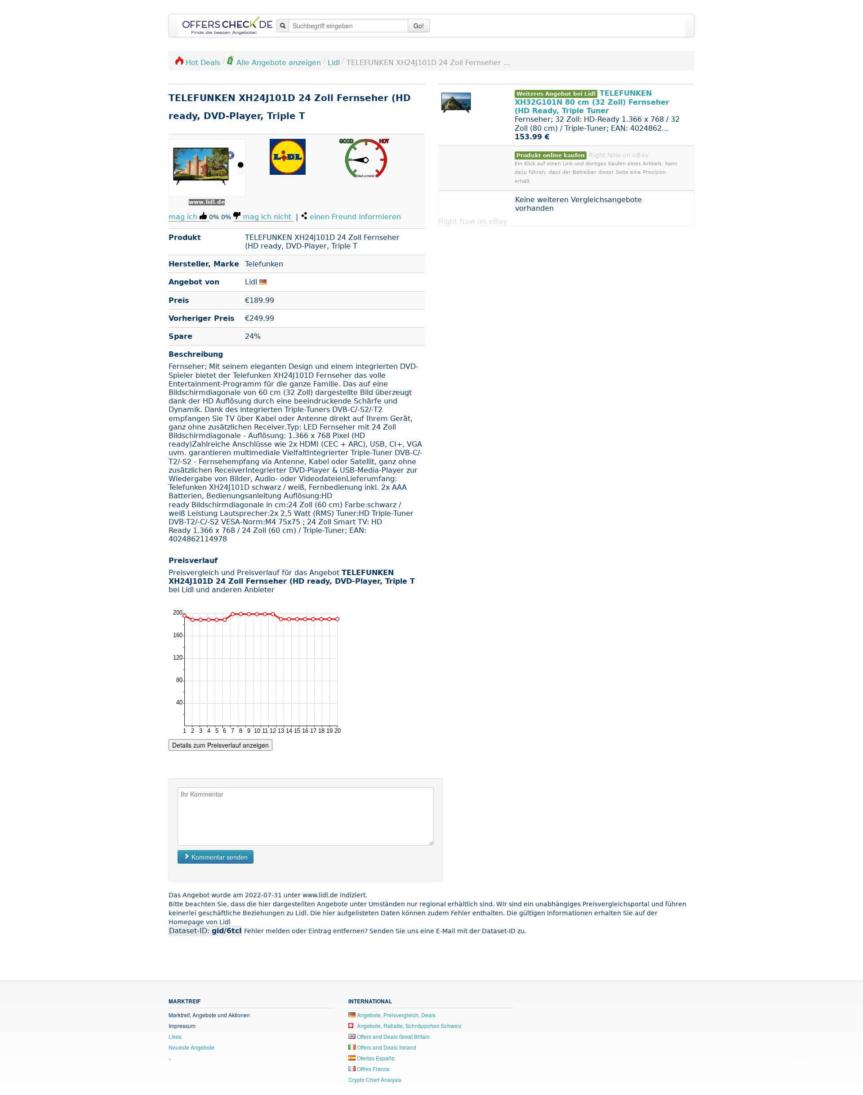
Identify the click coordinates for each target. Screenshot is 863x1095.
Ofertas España (375, 1058)
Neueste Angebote (191, 1047)
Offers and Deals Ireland (386, 1047)
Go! (419, 25)
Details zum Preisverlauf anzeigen (220, 744)
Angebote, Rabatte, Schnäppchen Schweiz (409, 1025)
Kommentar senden (219, 856)
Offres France (373, 1069)
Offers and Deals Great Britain (393, 1036)
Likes (175, 1036)
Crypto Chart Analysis (374, 1079)
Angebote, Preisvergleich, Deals (396, 1015)
